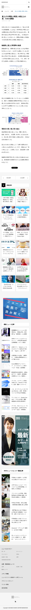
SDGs (17, 554)
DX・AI (3, 551)
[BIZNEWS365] (6, 7)
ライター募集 (5, 584)
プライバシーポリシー (7, 581)
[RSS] (15, 601)
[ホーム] (2, 11)
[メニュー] (28, 6)
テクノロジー (5, 554)
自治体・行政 (5, 557)
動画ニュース (5, 569)
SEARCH (29, 2)
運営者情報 (4, 588)
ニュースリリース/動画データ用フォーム (12, 577)
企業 (9, 20)
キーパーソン (19, 551)
